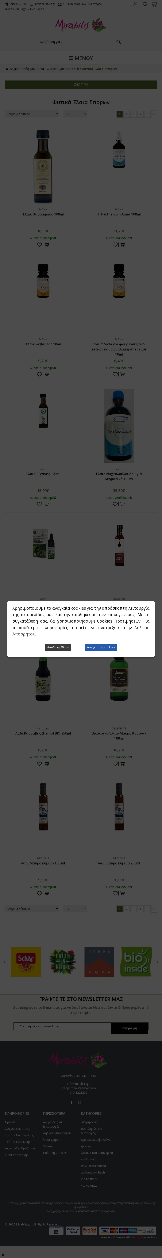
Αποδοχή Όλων (58, 647)
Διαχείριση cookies (101, 647)
